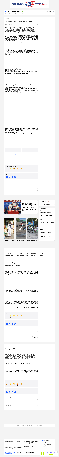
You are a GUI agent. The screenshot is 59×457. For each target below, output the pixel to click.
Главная (6, 13)
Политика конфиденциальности (9, 453)
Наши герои (24, 13)
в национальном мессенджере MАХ (28, 150)
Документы (36, 425)
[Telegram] (12, 177)
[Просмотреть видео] (9, 228)
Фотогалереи (11, 13)
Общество (7, 18)
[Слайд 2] (19, 214)
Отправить (34, 190)
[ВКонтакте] (7, 177)
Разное (40, 425)
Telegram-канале (9, 150)
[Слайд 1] (18, 214)
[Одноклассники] (9, 177)
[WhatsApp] (15, 177)
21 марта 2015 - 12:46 (7, 24)
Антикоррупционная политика (9, 451)
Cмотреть (50, 454)
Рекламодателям (18, 13)
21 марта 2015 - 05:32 (7, 351)
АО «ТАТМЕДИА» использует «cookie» (10, 452)
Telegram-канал (16, 154)
